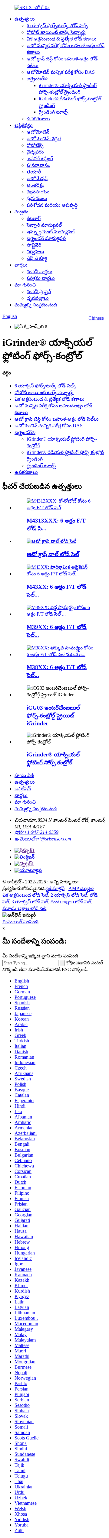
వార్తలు (21, 264)
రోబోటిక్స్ (35, 145)
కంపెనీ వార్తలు (39, 271)
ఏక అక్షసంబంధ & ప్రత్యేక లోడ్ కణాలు (62, 38)
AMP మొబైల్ (81, 888)
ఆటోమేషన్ (37, 178)
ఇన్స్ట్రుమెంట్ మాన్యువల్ (50, 231)
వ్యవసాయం (38, 191)
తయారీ (34, 171)
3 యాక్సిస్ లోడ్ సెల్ (30, 901)
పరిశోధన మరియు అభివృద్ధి (52, 205)
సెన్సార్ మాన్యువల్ (44, 225)
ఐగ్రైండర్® (37, 78)
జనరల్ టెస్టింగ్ (40, 158)
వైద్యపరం (35, 151)
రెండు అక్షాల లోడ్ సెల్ (71, 901)
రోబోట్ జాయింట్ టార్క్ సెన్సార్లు (56, 32)
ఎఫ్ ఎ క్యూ (37, 258)
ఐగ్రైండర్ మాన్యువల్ (46, 238)
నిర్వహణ (35, 251)
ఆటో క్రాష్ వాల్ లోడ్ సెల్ (53, 554)
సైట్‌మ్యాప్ (54, 888)
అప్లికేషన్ (23, 788)
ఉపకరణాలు (38, 118)
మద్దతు (21, 211)
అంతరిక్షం (35, 185)
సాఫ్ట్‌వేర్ (34, 245)
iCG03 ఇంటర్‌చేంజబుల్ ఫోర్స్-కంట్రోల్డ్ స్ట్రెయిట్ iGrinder (53, 715)
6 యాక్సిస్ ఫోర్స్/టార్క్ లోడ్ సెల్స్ (57, 25)
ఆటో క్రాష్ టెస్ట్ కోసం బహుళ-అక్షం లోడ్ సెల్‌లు (57, 419)
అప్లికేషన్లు (24, 125)
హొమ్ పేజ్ (24, 775)
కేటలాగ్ (34, 218)
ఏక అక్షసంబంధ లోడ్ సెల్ (25, 895)
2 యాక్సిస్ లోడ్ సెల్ (69, 895)
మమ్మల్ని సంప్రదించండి (36, 304)
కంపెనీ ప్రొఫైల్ (39, 291)
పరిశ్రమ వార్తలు (41, 278)
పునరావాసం (38, 165)
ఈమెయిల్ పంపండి (20, 921)
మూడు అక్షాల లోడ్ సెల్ (24, 908)
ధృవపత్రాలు (38, 298)
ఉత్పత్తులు (25, 18)
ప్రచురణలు (37, 198)
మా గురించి (25, 284)
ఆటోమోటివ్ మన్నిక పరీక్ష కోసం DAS (61, 72)
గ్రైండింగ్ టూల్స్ (53, 112)
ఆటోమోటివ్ (38, 131)
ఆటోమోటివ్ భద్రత (44, 138)
